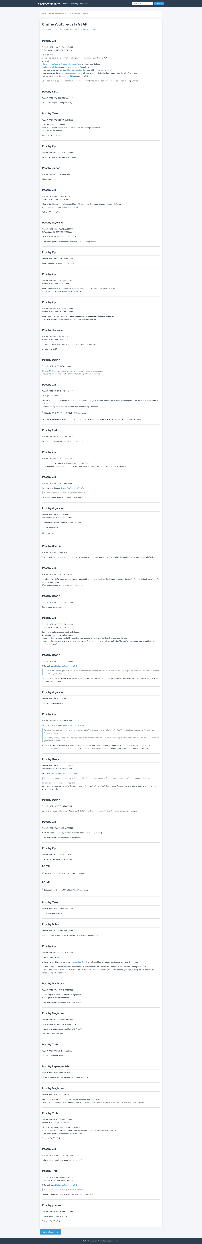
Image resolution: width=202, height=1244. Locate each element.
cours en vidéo (68, 76)
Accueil (66, 4)
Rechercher (158, 4)
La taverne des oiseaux (57, 14)
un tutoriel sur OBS (78, 962)
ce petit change (51, 371)
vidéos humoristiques (67, 73)
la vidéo (67, 207)
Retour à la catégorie (50, 1232)
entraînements (70, 67)
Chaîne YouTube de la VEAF (72, 488)
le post (48, 207)
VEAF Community (49, 3)
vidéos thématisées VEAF (76, 70)
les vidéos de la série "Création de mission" (60, 64)
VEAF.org (74, 4)
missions (55, 67)
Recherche (84, 4)
